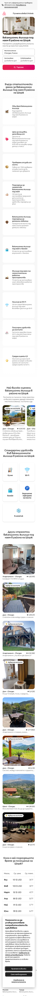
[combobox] (18, 53)
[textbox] (10, 60)
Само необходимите (19, 974)
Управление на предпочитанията (18, 981)
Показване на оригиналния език (15, 6)
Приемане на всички (18, 969)
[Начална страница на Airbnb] (4, 13)
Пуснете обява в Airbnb (23, 13)
